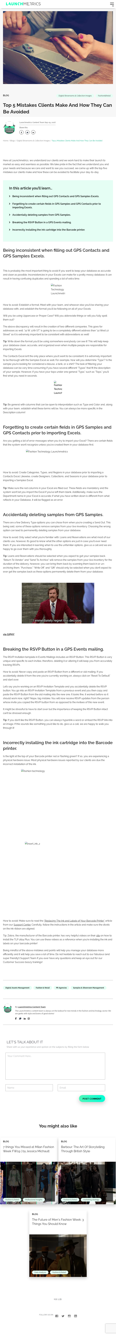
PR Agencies (61, 988)
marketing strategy (91, 1200)
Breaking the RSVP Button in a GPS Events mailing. (41, 222)
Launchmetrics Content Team (31, 122)
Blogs (12, 141)
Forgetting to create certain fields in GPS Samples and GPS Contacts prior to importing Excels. (56, 205)
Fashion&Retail (104, 96)
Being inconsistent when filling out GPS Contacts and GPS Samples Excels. (55, 196)
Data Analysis (40, 1272)
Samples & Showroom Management (88, 988)
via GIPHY (8, 634)
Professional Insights (33, 1200)
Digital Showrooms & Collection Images (75, 96)
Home (5, 141)
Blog (6, 95)
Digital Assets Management (17, 988)
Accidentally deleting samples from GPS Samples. (41, 214)
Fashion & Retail (43, 988)
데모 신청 (58, 1299)
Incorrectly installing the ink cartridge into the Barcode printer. (48, 229)
